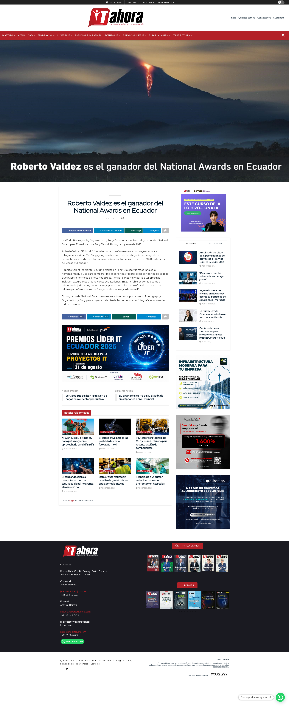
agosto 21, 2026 (70, 449)
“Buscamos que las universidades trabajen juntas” (212, 276)
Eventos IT (111, 35)
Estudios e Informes (88, 35)
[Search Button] (283, 35)
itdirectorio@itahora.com (73, 632)
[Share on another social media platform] (165, 230)
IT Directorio (181, 35)
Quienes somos (246, 17)
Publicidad (83, 660)
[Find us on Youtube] (77, 669)
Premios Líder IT (133, 35)
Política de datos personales (74, 664)
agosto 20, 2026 (108, 488)
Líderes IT (63, 35)
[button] (149, 600)
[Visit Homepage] (114, 18)
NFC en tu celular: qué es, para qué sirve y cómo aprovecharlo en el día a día (78, 441)
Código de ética (123, 660)
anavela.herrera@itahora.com (161, 2)
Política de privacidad (101, 660)
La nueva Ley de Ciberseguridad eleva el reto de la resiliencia (212, 314)
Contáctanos (264, 17)
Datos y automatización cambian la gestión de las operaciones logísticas (113, 480)
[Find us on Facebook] (61, 669)
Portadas (8, 35)
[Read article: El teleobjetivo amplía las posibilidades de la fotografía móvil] (115, 427)
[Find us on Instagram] (83, 669)
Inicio (233, 17)
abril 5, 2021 (111, 218)
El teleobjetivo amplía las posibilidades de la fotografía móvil (113, 441)
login (72, 500)
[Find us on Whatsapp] (88, 669)
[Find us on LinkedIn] (72, 669)
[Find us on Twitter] (67, 669)
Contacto (95, 664)
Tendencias (45, 35)
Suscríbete (278, 17)
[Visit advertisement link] (115, 353)
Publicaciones (158, 35)
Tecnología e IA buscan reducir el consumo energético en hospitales (150, 480)
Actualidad (25, 35)
